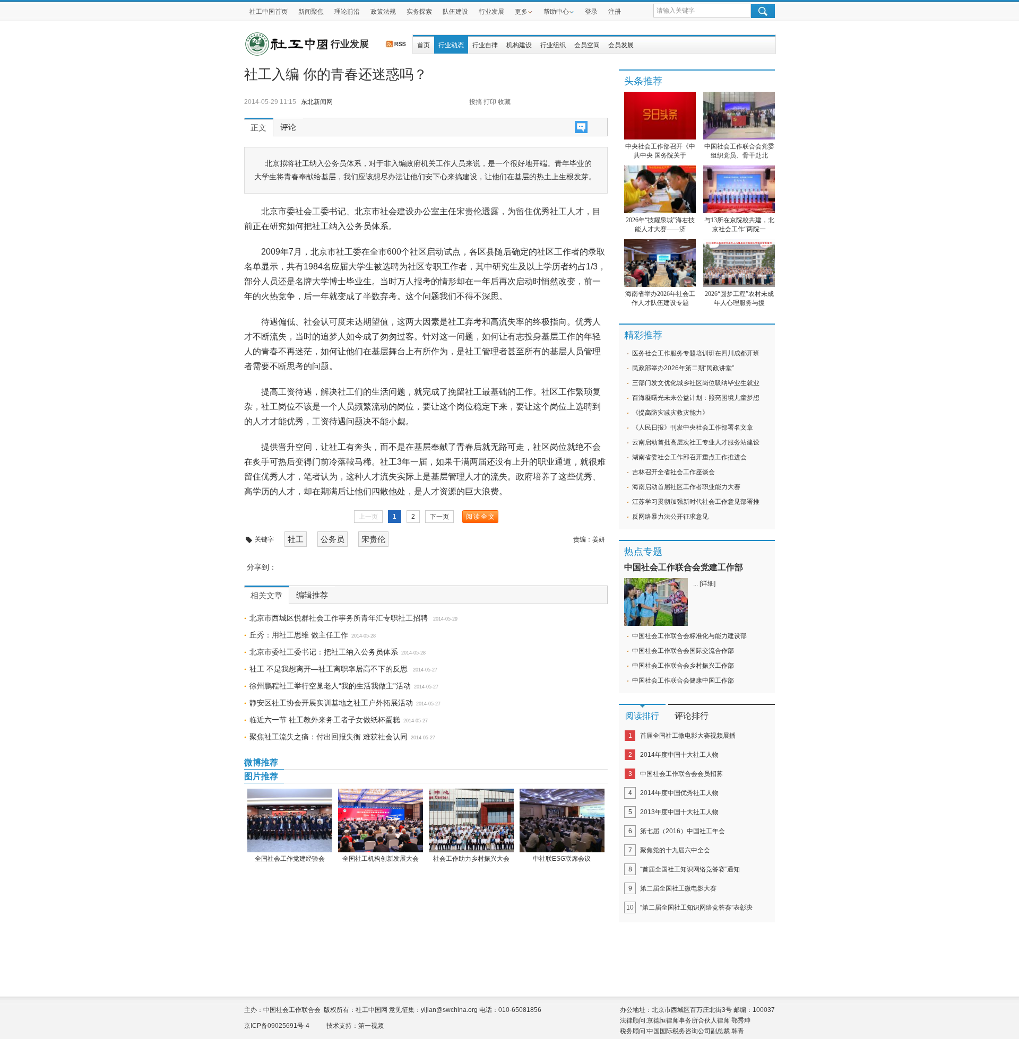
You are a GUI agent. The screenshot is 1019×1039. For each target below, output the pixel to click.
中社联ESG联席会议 (562, 858)
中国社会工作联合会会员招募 (681, 774)
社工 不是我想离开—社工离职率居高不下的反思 (329, 669)
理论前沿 (347, 11)
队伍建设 (455, 11)
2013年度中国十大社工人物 (679, 812)
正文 (258, 128)
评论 (288, 127)
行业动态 (451, 45)
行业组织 (553, 45)
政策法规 (383, 11)
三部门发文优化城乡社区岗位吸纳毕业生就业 (695, 383)
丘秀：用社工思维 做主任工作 (298, 635)
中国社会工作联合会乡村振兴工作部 (683, 665)
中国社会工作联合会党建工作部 (683, 567)
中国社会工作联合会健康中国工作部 (683, 680)
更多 (521, 11)
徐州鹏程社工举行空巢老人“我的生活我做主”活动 (330, 686)
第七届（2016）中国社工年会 (682, 831)
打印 (489, 102)
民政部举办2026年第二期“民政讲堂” (683, 368)
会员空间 (587, 45)
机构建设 (519, 45)
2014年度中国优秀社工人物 (679, 793)
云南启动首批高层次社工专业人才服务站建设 (695, 442)
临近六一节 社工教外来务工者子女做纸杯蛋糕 (324, 719)
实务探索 (419, 11)
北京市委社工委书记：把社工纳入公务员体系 (323, 652)
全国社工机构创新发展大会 (380, 858)
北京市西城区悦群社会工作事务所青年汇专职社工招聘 (339, 618)
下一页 (439, 516)
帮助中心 (556, 11)
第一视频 (371, 1025)
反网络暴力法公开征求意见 (670, 516)
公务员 (332, 539)
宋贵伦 (373, 539)
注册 (614, 11)
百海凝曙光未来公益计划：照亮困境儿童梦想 (695, 397)
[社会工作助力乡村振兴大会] (471, 820)
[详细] (707, 583)
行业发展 (491, 11)
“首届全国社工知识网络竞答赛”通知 (690, 869)
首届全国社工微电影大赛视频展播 (688, 735)
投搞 (475, 102)
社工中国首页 (268, 11)
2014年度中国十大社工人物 (679, 754)
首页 (423, 45)
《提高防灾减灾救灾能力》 (670, 412)
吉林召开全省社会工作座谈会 (673, 472)
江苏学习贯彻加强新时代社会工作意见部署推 (695, 501)
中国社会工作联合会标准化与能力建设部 (689, 636)
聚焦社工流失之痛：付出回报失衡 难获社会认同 (328, 736)
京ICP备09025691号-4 (276, 1025)
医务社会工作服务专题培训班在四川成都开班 (695, 353)
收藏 (504, 102)
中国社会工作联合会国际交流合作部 (683, 650)
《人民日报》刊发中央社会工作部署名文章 (692, 427)
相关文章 (266, 595)
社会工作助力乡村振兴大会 (471, 858)
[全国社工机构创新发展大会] (380, 820)
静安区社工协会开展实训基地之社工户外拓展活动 (331, 703)
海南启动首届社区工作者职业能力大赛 (686, 487)
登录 (591, 11)
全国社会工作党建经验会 (290, 858)
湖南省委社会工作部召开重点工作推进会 (689, 457)
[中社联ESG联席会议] (561, 820)
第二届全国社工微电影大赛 (678, 888)
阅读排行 (642, 715)
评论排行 (692, 715)
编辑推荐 (312, 595)
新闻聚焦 (311, 11)
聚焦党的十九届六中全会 (675, 850)
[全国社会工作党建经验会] (289, 820)
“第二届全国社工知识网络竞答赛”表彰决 (696, 907)
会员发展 (621, 45)
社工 (296, 539)
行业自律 (485, 45)
